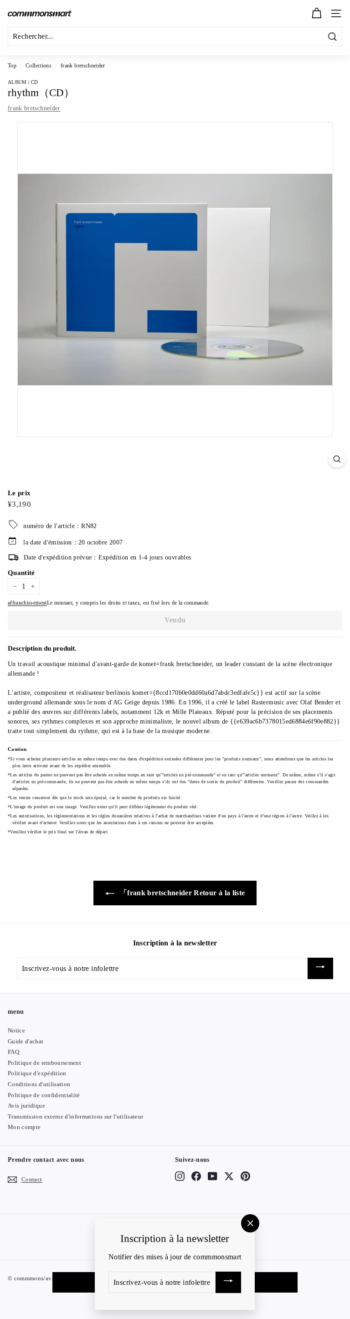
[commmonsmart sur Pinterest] (245, 1176)
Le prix (19, 493)
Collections (38, 65)
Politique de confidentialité (44, 1095)
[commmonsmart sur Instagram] (180, 1176)
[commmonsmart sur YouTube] (212, 1176)
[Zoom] (337, 459)
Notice (16, 1030)
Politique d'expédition (37, 1073)
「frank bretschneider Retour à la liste (181, 893)
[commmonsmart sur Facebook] (196, 1176)
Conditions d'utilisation (39, 1084)
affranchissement (27, 603)
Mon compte (24, 1127)
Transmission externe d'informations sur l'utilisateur (76, 1116)
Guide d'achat (26, 1041)
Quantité (21, 572)
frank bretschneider (83, 65)
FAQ (13, 1051)
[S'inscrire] (320, 968)
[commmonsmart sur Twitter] (229, 1176)
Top (12, 65)
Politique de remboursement (44, 1062)
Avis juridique (26, 1105)
